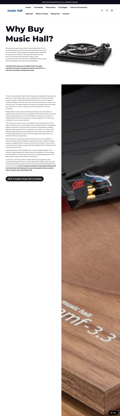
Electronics (51, 7)
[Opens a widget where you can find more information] (113, 413)
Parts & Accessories (78, 7)
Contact (65, 14)
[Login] (107, 10)
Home (28, 7)
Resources (55, 14)
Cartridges (62, 7)
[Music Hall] (15, 10)
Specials (29, 14)
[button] (102, 10)
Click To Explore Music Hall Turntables (25, 179)
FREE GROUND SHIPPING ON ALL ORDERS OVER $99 (60, 2)
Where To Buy (42, 14)
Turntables (38, 7)
